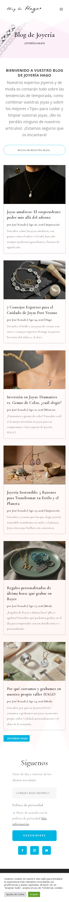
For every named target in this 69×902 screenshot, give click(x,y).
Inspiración (53, 224)
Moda (48, 606)
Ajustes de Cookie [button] (15, 894)
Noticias (50, 410)
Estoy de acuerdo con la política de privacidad (29, 818)
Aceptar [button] (34, 894)
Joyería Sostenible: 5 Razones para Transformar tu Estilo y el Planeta (33, 498)
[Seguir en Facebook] (22, 850)
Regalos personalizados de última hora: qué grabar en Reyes (29, 593)
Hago (48, 320)
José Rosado (19, 224)
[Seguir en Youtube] (46, 850)
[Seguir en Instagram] (34, 850)
